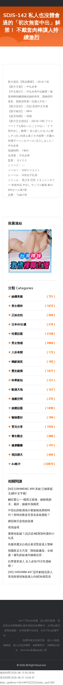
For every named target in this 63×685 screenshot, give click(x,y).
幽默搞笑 (33, 361)
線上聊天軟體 (47, 620)
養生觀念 (33, 436)
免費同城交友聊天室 (34, 640)
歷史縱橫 (33, 371)
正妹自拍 (33, 315)
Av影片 (33, 464)
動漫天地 (33, 389)
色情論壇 (13, 527)
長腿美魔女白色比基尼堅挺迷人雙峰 (30, 544)
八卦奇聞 (33, 352)
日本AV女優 (33, 324)
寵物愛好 (33, 417)
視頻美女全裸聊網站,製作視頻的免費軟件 (31, 623)
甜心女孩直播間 (21, 645)
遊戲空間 (33, 399)
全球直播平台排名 (28, 630)
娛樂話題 (33, 408)
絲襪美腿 (33, 296)
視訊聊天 (33, 454)
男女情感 (33, 343)
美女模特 (33, 305)
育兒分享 (33, 426)
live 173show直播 (28, 620)
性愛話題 (33, 333)
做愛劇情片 (39, 645)
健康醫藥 (33, 445)
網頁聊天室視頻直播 (20, 521)
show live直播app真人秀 (33, 650)
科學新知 (33, 380)
